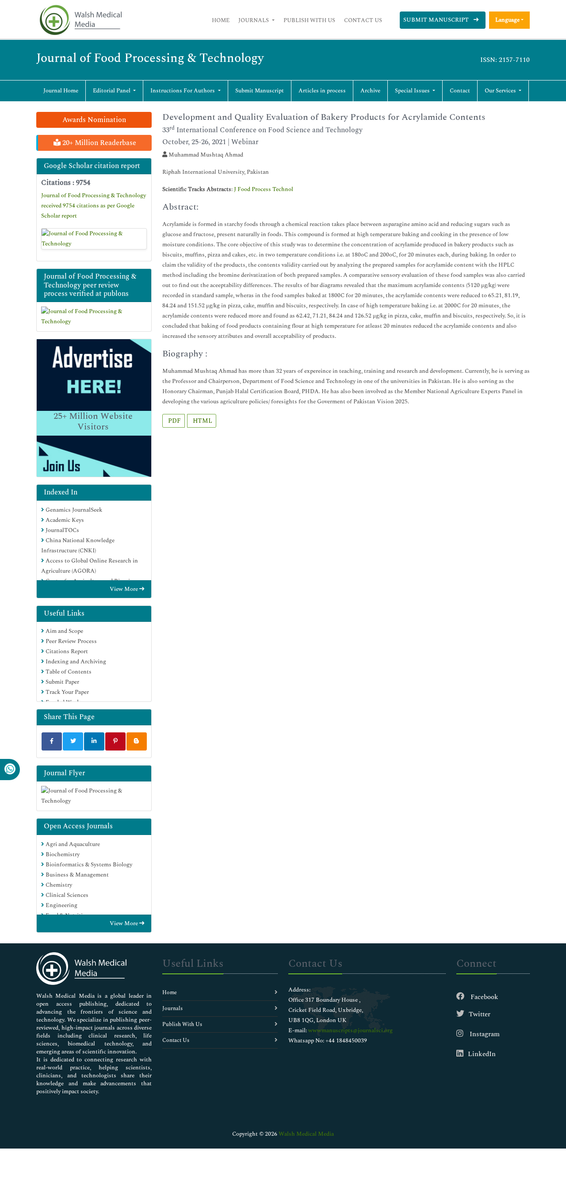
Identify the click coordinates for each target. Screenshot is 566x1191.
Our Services (501, 90)
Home (220, 20)
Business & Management (76, 874)
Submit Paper (61, 682)
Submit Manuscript (436, 19)
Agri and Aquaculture (72, 844)
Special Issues (413, 90)
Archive (370, 90)
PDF (173, 420)
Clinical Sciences (66, 895)
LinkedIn (482, 1054)
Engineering (60, 905)
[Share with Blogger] (136, 741)
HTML (201, 420)
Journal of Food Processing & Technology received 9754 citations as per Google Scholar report (93, 205)
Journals (254, 20)
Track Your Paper (66, 692)
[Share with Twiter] (73, 741)
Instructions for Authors (183, 90)
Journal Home (60, 90)
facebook (483, 997)
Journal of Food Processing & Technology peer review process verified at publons (90, 285)
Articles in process (322, 90)
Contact (460, 90)
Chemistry (58, 885)
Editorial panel (112, 90)
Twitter (479, 1014)
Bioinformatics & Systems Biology (88, 864)
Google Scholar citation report (92, 166)
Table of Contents (68, 671)
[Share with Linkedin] (94, 741)
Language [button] (507, 19)
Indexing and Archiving (75, 661)
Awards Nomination (94, 120)
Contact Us (363, 20)
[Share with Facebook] (51, 741)
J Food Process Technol (263, 189)
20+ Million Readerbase (98, 143)
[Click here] (94, 239)
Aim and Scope (63, 631)
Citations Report (66, 651)
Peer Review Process (70, 641)
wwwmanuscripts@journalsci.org (350, 1030)
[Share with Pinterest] (115, 741)
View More (124, 589)
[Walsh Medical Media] (80, 20)
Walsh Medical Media (306, 1134)
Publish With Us (309, 20)
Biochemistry (62, 854)
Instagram (484, 1034)
